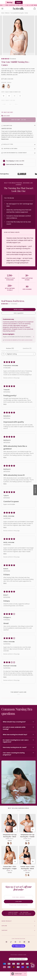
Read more (5, 139)
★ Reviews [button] (35, 489)
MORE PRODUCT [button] (7, 921)
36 (14, 96)
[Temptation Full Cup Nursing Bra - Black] (9, 823)
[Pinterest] (15, 942)
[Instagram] (20, 942)
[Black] (3, 86)
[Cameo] (8, 86)
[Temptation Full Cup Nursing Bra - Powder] (27, 823)
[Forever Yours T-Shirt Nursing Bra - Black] (27, 855)
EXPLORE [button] (4, 925)
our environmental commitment (15, 153)
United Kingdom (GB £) (17, 959)
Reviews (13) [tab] (10, 348)
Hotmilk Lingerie (17, 954)
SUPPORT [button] (4, 930)
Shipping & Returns (10, 148)
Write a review (18, 309)
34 (9, 96)
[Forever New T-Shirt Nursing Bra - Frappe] (9, 855)
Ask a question (18, 313)
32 (3, 96)
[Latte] (26, 875)
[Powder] (11, 843)
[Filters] (3, 354)
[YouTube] (29, 942)
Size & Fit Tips (8, 144)
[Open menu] (4, 9)
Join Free (18, 901)
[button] (5, 59)
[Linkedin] (24, 942)
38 (20, 96)
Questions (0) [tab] (27, 348)
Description (7, 125)
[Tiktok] (11, 942)
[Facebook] (6, 942)
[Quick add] (15, 829)
